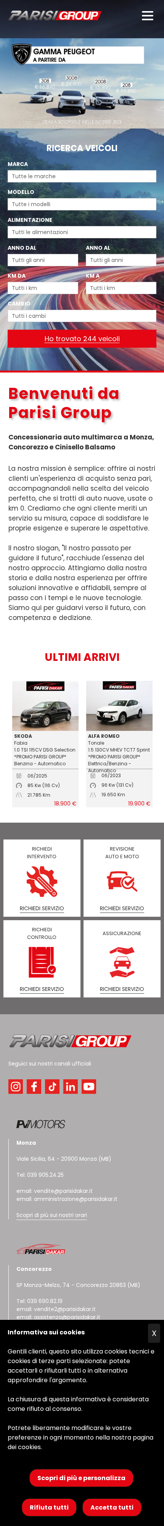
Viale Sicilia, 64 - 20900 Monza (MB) (63, 1159)
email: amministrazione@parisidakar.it (66, 1199)
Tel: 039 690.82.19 (39, 1301)
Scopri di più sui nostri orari (51, 1215)
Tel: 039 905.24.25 (40, 1175)
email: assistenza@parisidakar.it (58, 1317)
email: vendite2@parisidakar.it (56, 1309)
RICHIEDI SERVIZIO (42, 908)
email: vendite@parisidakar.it (54, 1191)
